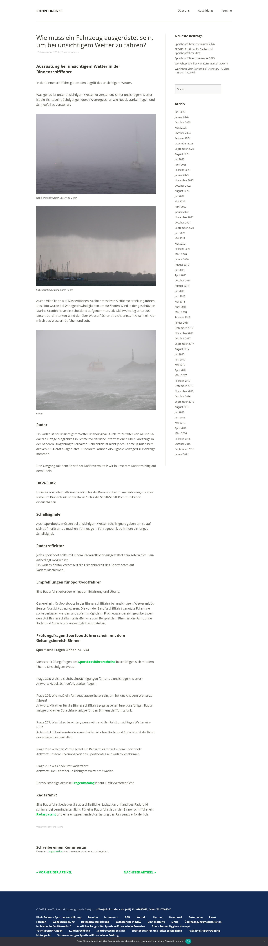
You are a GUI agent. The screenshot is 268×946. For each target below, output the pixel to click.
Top (228, 935)
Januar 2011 (182, 454)
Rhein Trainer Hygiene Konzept (171, 926)
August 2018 (182, 285)
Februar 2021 (182, 249)
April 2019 (180, 275)
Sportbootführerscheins (96, 662)
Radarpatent (46, 814)
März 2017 (181, 375)
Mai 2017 (180, 365)
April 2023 (180, 164)
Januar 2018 (182, 322)
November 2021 (184, 217)
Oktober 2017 (183, 338)
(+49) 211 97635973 (136, 909)
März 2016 (181, 433)
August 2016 (182, 407)
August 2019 (182, 264)
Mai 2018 (180, 301)
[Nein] (264, 941)
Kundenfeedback (79, 930)
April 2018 (180, 307)
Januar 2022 (182, 212)
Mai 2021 (180, 238)
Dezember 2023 (184, 143)
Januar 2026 (182, 117)
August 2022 (182, 191)
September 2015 (184, 449)
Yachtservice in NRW (128, 922)
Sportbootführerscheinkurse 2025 (195, 58)
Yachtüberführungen (49, 930)
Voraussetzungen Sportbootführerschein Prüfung (88, 935)
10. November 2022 (47, 52)
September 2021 (184, 228)
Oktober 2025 (183, 122)
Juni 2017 (180, 359)
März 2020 (181, 254)
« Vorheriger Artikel (54, 872)
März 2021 (181, 243)
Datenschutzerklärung (95, 922)
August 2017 (182, 349)
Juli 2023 (179, 159)
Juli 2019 (179, 270)
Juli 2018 (179, 291)
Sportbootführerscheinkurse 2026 (195, 44)
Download (175, 917)
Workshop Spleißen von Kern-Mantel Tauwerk (201, 63)
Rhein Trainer (49, 10)
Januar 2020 (182, 259)
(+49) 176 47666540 (160, 909)
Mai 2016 (180, 422)
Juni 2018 (180, 296)
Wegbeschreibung (64, 922)
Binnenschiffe (156, 922)
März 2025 (181, 127)
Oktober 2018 (183, 280)
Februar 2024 (182, 138)
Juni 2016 (180, 417)
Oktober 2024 (183, 133)
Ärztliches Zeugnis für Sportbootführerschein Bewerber (111, 926)
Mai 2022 (180, 201)
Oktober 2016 (183, 396)
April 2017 (180, 370)
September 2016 (184, 401)
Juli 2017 (179, 354)
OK (188, 941)
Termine (226, 10)
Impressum (111, 917)
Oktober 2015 (183, 444)
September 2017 (184, 343)
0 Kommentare (70, 52)
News (59, 827)
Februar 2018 (182, 317)
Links (174, 922)
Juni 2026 (180, 112)
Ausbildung (205, 10)
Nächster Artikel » (140, 872)
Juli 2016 (179, 412)
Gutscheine (195, 917)
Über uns (184, 10)
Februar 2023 (182, 170)
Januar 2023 (182, 175)
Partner (158, 917)
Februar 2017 (182, 380)
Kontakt (141, 917)
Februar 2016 (182, 438)
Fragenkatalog (83, 783)
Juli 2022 (179, 196)
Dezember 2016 (184, 386)
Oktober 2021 (183, 222)
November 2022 (184, 180)
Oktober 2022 (183, 185)
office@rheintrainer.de (110, 909)
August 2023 (182, 154)
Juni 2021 (180, 233)
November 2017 (184, 333)
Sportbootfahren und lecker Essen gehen (157, 930)
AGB (127, 917)
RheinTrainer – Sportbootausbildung (58, 917)
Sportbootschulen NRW (110, 930)
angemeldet (55, 851)
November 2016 (184, 391)
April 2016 (180, 428)
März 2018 (181, 312)
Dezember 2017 (184, 328)
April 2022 (180, 206)
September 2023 (184, 148)
